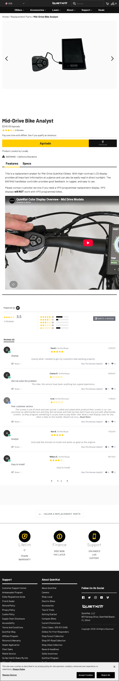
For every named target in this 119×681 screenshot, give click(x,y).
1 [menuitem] (57, 481)
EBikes (21, 9)
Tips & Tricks (48, 610)
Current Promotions (51, 623)
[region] (59, 671)
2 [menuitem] (61, 481)
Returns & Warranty (11, 640)
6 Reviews (19, 130)
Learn (57, 9)
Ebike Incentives (50, 653)
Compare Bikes (49, 618)
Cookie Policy (8, 614)
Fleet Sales (7, 649)
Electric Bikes (48, 601)
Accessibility (8, 623)
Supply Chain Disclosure (13, 618)
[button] (6, 59)
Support (88, 9)
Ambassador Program (12, 592)
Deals (101, 9)
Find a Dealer (8, 601)
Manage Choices (9, 675)
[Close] (114, 667)
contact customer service (27, 187)
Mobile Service (9, 653)
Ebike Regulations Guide (13, 596)
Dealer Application (10, 645)
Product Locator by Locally (15, 151)
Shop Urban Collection (52, 645)
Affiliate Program (10, 636)
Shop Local (47, 596)
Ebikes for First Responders (55, 631)
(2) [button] (53, 328)
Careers (45, 592)
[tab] (9, 340)
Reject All (105, 675)
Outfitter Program (50, 658)
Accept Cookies (86, 675)
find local (103, 144)
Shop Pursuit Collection (53, 636)
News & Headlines (50, 649)
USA (10, 3)
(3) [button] (53, 317)
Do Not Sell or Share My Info (15, 658)
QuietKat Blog (8, 631)
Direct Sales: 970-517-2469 (54, 627)
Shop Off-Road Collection (54, 640)
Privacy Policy (8, 610)
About (72, 9)
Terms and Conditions (12, 627)
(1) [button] (53, 319)
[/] (99, 607)
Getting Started (49, 614)
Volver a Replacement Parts (61, 513)
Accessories (39, 9)
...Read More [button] (84, 417)
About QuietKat (49, 588)
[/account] (114, 3)
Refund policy (8, 605)
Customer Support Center (14, 588)
